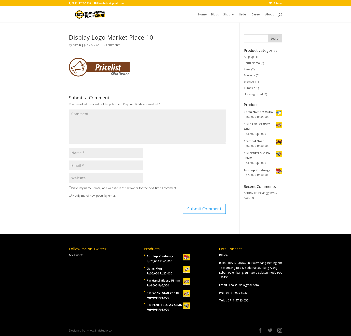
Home (202, 14)
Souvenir (249, 75)
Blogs (215, 14)
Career (256, 14)
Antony (248, 193)
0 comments (112, 45)
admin (77, 45)
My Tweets (76, 255)
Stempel (249, 81)
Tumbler (249, 88)
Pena (247, 69)
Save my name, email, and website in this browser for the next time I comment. (124, 188)
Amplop (249, 57)
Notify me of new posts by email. (94, 195)
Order (243, 14)
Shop (226, 14)
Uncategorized (253, 94)
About (269, 14)
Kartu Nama (252, 63)
